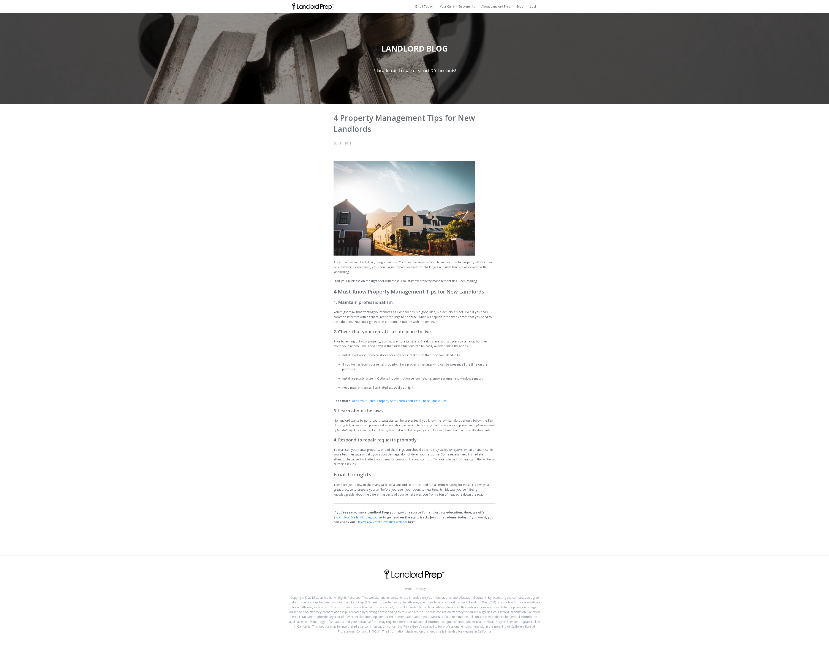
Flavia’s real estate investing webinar (381, 522)
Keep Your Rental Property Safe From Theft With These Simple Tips (399, 401)
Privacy (421, 589)
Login (534, 6)
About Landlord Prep (495, 6)
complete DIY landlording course (359, 517)
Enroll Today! (424, 6)
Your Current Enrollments (457, 6)
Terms (407, 589)
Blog (520, 6)
